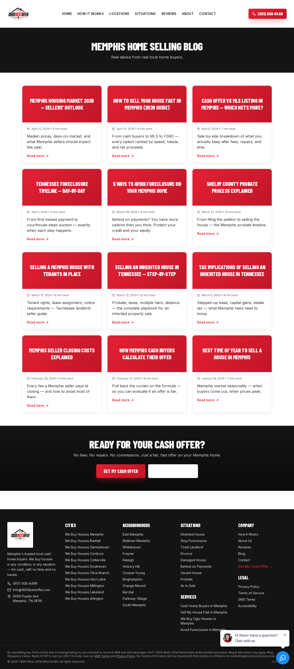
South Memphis (134, 605)
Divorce (186, 554)
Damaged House (193, 560)
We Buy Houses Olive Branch (87, 573)
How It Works (90, 14)
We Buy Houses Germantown (87, 547)
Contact (207, 14)
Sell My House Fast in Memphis (204, 612)
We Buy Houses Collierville (85, 560)
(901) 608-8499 (176, 471)
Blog (241, 554)
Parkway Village (135, 598)
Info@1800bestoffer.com (31, 590)
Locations (119, 14)
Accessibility (247, 606)
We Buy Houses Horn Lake (85, 579)
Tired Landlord (192, 547)
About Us (245, 541)
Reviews (168, 14)
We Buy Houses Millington (84, 586)
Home (67, 14)
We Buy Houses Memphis (84, 534)
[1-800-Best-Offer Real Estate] (18, 14)
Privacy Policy (249, 587)
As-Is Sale (188, 586)
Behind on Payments (196, 566)
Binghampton (132, 579)
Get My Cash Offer (121, 471)
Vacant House (191, 573)
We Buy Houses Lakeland (84, 592)
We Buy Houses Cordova (84, 554)
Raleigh (128, 560)
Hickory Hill (131, 566)
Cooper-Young (134, 573)
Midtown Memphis (136, 541)
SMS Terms (246, 599)
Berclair (128, 592)
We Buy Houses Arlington (84, 598)
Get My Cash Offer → (255, 566)
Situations (145, 14)
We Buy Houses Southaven (85, 566)
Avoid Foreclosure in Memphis (203, 630)
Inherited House (193, 534)
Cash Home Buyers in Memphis (204, 606)
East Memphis (133, 534)
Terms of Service (251, 593)
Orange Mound (134, 586)
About (188, 14)
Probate (187, 579)
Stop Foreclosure (194, 541)
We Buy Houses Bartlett (83, 541)
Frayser (128, 554)
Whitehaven (132, 547)
